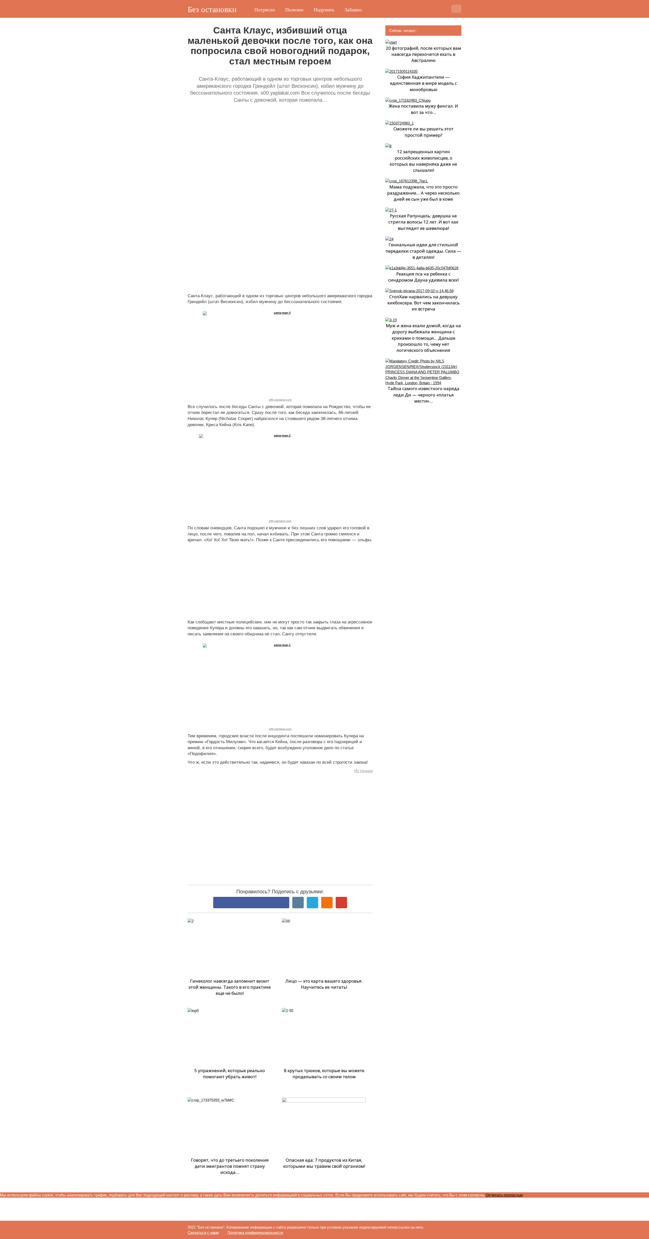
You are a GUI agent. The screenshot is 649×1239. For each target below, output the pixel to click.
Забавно (353, 9)
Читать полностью (507, 1195)
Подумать (324, 9)
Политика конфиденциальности (255, 1232)
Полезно (294, 9)
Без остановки (212, 9)
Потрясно (264, 9)
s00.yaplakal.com (280, 399)
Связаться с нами (203, 1232)
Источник (363, 771)
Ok (488, 1195)
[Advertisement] (280, 162)
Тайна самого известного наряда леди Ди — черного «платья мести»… (423, 395)
